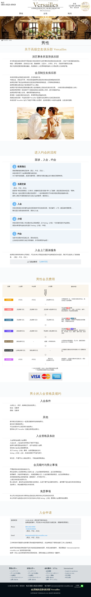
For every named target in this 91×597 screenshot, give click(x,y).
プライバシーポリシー (52, 573)
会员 (85, 6)
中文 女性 (68, 577)
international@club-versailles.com (36, 535)
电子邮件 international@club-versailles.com (59, 586)
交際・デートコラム (51, 579)
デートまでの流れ (16, 573)
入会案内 (13, 575)
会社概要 (48, 571)
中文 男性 (68, 575)
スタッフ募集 (50, 575)
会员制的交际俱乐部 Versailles (45, 589)
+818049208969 (30, 529)
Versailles (5, 40)
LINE (77, 586)
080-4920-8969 (30, 527)
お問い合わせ (14, 579)
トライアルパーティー (17, 577)
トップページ (14, 571)
